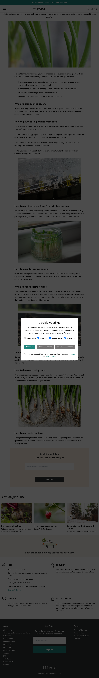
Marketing (71, 338)
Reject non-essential (65, 347)
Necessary (31, 338)
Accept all (29, 347)
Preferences (57, 338)
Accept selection (45, 347)
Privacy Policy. (51, 356)
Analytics (43, 338)
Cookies (71, 354)
